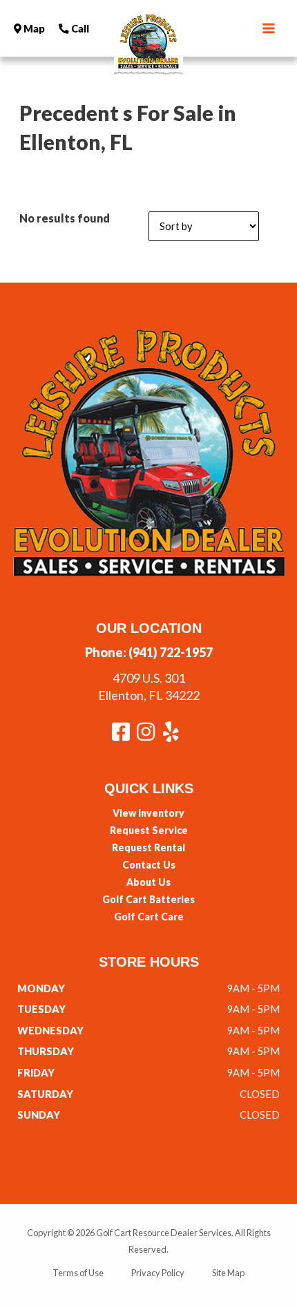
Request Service (149, 830)
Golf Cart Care (149, 916)
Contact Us (148, 865)
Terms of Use (78, 1272)
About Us (148, 882)
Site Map (228, 1272)
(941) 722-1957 (170, 652)
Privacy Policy (157, 1272)
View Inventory (148, 813)
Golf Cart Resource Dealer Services (163, 1232)
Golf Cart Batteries (148, 899)
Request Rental (148, 847)
